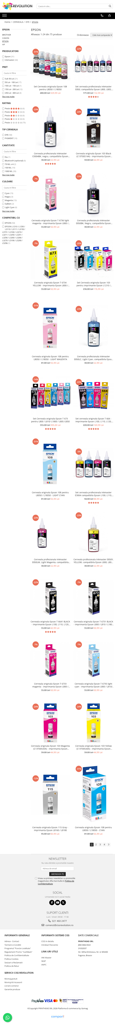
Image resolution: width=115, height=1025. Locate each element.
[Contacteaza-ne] (102, 16)
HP (3, 44)
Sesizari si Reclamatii (13, 962)
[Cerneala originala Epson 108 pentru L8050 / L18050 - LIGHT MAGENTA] (50, 327)
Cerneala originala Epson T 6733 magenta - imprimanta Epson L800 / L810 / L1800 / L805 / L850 (50, 685)
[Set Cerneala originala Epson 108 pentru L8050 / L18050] (50, 64)
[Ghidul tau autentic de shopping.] (57, 1016)
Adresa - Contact (11, 941)
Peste (7, 108)
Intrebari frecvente (49, 945)
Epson (8, 56)
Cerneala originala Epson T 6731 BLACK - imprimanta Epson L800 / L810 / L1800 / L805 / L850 (93, 623)
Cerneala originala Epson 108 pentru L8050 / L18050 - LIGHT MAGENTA (50, 358)
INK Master (46, 957)
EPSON (5, 41)
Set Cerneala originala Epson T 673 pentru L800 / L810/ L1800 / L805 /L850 (50, 420)
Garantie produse (12, 989)
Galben (8, 203)
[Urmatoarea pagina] (109, 844)
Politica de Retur (11, 966)
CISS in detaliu (47, 941)
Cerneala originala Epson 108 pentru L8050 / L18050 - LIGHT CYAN (50, 494)
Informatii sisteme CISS (55, 935)
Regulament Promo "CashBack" (18, 952)
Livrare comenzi (11, 985)
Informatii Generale (17, 935)
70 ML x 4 (9, 164)
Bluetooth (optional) (14, 160)
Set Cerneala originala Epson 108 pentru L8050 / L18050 (50, 88)
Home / (8, 22)
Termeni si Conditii (12, 945)
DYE (6, 134)
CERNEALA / (19, 22)
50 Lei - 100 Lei (11, 82)
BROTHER (6, 34)
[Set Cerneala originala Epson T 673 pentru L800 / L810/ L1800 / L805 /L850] (50, 396)
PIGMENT (9, 138)
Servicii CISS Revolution (19, 972)
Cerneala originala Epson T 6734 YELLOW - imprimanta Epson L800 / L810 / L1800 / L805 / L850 (50, 284)
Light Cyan (9, 207)
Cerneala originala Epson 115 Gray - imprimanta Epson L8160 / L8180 (50, 829)
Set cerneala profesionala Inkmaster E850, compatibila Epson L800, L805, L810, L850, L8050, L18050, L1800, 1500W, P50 (93, 88)
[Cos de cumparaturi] (109, 16)
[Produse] (4, 16)
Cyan (7, 193)
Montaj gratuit (10, 978)
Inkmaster (9, 60)
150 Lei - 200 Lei (12, 89)
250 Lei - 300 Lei (12, 93)
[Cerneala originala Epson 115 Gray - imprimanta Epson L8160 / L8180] (50, 795)
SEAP (43, 961)
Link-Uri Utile (49, 951)
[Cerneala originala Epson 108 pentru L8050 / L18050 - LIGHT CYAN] (50, 464)
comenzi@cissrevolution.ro (59, 925)
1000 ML (8, 171)
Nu (6, 157)
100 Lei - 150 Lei (12, 85)
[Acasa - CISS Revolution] (17, 6)
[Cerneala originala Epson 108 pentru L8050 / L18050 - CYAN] (93, 794)
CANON (5, 38)
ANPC (43, 964)
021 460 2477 (59, 920)
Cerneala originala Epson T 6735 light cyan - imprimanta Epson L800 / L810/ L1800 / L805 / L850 (93, 685)
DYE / (28, 22)
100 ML (8, 167)
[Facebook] (52, 902)
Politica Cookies (11, 959)
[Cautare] (110, 6)
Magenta (9, 200)
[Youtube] (57, 902)
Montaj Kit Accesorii (13, 982)
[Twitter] (63, 902)
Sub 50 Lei (9, 78)
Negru (7, 196)
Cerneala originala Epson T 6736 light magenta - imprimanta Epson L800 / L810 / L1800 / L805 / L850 (50, 222)
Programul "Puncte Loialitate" (17, 948)
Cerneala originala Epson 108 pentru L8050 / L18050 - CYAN (93, 829)
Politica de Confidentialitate (16, 955)
